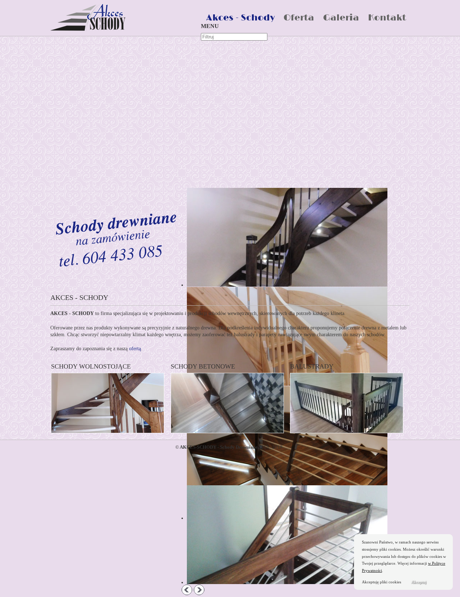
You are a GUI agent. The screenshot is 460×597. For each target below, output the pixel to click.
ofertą (135, 348)
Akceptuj (418, 582)
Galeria (341, 17)
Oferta (299, 17)
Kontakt (387, 17)
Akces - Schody (240, 17)
